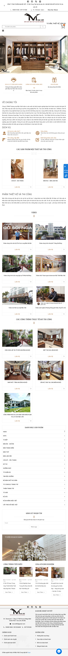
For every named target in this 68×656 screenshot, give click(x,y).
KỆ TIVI (5, 464)
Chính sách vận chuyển (10, 639)
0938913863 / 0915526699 (13, 627)
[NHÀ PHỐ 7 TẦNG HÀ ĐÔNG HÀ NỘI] (17, 370)
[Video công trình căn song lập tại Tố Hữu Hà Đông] (17, 263)
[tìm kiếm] (43, 26)
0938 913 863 (16, 9)
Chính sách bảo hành (10, 642)
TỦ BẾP (5, 440)
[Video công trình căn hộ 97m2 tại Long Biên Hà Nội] (17, 231)
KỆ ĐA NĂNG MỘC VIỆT (10, 500)
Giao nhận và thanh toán (44, 639)
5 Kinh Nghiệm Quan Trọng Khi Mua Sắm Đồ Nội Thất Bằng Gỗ (25, 586)
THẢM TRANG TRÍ (8, 488)
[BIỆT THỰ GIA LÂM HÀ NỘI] (50, 338)
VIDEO (5, 432)
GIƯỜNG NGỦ (7, 468)
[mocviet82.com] (34, 14)
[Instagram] (32, 1)
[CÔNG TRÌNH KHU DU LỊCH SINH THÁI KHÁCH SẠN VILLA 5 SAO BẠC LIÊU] (17, 402)
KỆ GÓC (5, 496)
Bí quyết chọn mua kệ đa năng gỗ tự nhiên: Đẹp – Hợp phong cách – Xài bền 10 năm (57, 587)
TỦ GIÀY (5, 492)
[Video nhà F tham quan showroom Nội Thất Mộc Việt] (50, 263)
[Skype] (36, 1)
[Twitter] (40, 1)
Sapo (29, 652)
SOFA (4, 436)
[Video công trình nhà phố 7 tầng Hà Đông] (50, 231)
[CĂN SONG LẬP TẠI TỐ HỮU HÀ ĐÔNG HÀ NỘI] (17, 338)
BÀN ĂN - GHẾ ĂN (8, 444)
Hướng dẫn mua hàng (43, 635)
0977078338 (27, 627)
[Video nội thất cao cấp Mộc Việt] (17, 295)
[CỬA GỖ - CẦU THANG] (17, 168)
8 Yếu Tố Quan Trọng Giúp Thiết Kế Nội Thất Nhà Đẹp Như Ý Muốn (9, 586)
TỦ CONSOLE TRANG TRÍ (10, 484)
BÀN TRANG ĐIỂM (8, 448)
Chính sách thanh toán (10, 635)
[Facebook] (28, 1)
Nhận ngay (34, 527)
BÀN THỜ (6, 452)
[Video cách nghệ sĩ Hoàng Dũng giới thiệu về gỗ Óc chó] (50, 295)
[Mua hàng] (31, 187)
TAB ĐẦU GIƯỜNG (8, 476)
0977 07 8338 (23, 9)
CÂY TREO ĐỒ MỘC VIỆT (10, 505)
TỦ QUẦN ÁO (7, 472)
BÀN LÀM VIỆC (7, 456)
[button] (8, 51)
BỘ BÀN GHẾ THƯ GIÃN (10, 480)
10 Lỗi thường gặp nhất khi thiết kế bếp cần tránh (41, 586)
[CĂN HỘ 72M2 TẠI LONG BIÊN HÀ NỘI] (50, 370)
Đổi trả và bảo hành (42, 642)
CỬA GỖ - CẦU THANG (9, 460)
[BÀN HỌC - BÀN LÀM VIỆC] (50, 168)
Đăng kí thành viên (42, 646)
